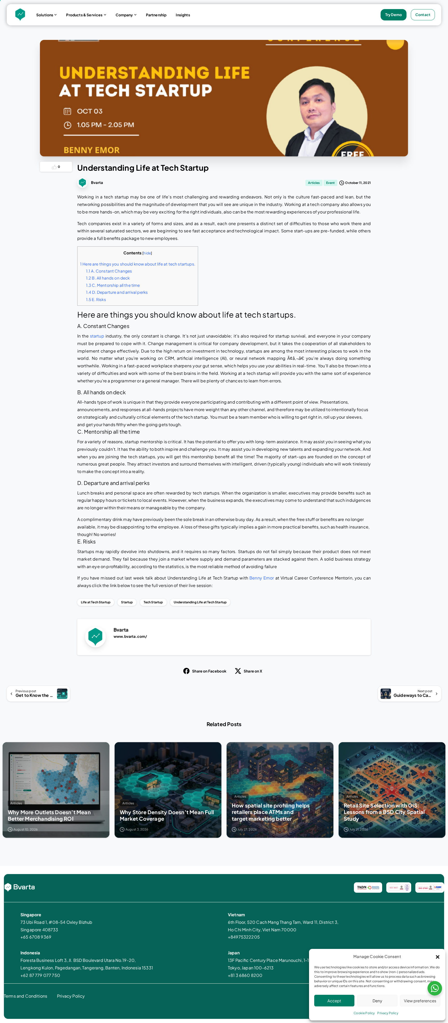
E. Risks (96, 299)
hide (147, 253)
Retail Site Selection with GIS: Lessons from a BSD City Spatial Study (384, 812)
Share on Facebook (209, 671)
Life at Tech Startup (95, 602)
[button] (437, 956)
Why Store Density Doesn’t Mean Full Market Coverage (167, 815)
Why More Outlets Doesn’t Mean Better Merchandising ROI (49, 815)
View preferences (420, 1000)
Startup (127, 602)
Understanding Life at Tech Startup (200, 602)
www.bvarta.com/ (130, 636)
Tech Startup (153, 602)
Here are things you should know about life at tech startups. (137, 263)
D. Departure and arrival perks (117, 292)
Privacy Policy (387, 1013)
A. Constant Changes (109, 270)
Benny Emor (261, 578)
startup (97, 336)
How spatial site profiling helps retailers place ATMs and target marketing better (271, 812)
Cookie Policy (364, 1013)
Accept (334, 1000)
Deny (377, 1000)
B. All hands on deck (108, 277)
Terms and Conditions (25, 996)
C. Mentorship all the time (113, 285)
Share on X (253, 671)
